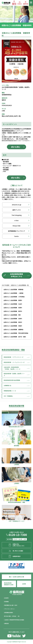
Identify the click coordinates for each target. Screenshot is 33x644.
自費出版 (6, 623)
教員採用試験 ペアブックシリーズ (13, 357)
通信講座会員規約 (8, 612)
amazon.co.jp (16, 205)
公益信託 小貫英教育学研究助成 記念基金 (14, 620)
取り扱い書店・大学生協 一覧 (11, 616)
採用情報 (6, 601)
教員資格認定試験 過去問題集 (12, 380)
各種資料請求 (25, 3)
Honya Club (16, 226)
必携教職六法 (7, 385)
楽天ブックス (16, 210)
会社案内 (6, 598)
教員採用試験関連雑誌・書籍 (13, 349)
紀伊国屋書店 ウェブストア (16, 231)
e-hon (16, 220)
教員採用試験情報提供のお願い (9, 584)
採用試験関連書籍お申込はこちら (16, 275)
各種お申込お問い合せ (14, 4)
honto (16, 236)
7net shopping (16, 215)
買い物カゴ (20, 3)
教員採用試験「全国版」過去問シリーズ (14, 374)
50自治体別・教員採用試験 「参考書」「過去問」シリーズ (12, 368)
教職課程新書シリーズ (10, 391)
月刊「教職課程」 (9, 396)
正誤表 (24, 584)
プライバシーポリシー (9, 609)
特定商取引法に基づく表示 (10, 605)
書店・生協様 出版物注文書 (16, 577)
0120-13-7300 (18, 535)
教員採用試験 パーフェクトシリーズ (14, 362)
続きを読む (15, 147)
